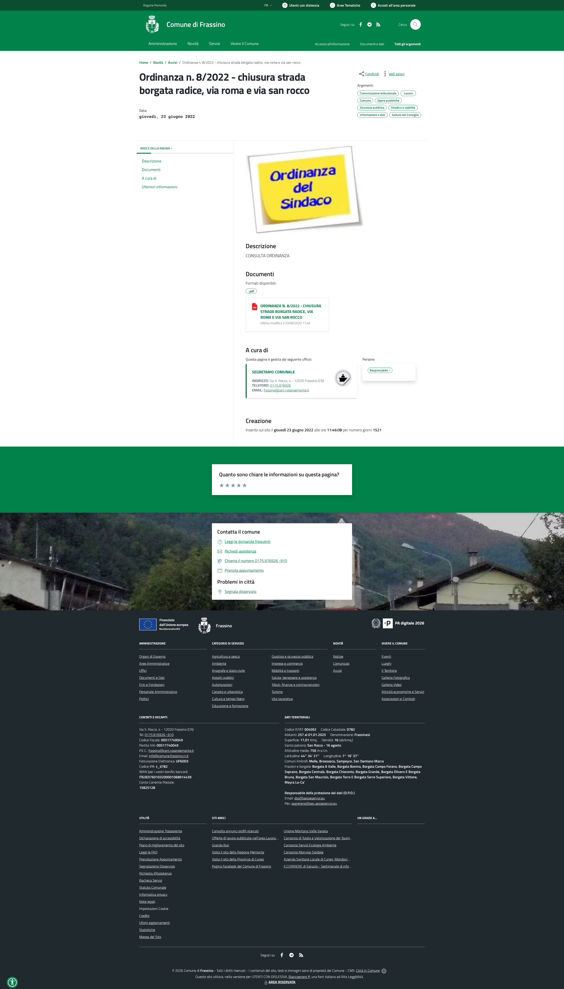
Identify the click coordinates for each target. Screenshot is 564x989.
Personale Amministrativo (158, 691)
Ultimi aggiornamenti (154, 922)
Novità (158, 62)
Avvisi (172, 62)
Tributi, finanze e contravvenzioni (295, 684)
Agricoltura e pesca (226, 656)
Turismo (277, 691)
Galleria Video (391, 684)
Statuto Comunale (152, 887)
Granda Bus (220, 845)
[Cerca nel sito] (415, 24)
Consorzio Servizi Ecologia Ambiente (310, 845)
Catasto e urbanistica (227, 691)
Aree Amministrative (154, 663)
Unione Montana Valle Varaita (306, 831)
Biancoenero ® (299, 976)
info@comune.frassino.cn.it (169, 755)
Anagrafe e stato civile (228, 670)
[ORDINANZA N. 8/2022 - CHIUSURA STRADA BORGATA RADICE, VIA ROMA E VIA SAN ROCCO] (254, 306)
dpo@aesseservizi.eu (309, 798)
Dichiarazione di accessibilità (159, 838)
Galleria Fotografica (396, 677)
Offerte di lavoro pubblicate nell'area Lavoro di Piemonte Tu (255, 838)
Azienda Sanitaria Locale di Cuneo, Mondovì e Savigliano (325, 859)
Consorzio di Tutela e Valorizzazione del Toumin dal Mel (323, 838)
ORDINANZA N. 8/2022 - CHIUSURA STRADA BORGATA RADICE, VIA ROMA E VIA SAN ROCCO (290, 311)
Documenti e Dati (152, 677)
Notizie (338, 656)
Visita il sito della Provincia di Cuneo (238, 859)
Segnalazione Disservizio (157, 866)
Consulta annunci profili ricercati (235, 831)
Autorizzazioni (222, 684)
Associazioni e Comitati (398, 698)
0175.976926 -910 (159, 734)
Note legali (147, 901)
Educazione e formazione (230, 705)
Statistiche (147, 929)
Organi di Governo (152, 656)
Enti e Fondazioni (151, 684)
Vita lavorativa (282, 698)
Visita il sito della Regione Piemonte (238, 852)
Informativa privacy (153, 894)
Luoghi (386, 663)
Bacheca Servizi (150, 880)
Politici (144, 698)
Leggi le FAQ (148, 852)
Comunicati (341, 663)
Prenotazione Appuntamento (160, 859)
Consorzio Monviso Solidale (303, 852)
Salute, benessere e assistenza (294, 677)
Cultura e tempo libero (228, 698)
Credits (144, 915)
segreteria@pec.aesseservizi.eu (314, 803)
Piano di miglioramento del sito (161, 845)
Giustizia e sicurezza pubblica (292, 656)
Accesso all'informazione (332, 44)
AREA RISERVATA (282, 982)
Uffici (143, 670)
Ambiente (219, 663)
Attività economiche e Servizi (403, 691)
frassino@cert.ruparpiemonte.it (286, 390)
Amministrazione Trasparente (160, 831)
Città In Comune (368, 970)
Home (143, 62)
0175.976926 (280, 385)
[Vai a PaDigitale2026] (398, 622)
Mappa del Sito (150, 936)
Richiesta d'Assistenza (155, 873)
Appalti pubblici (223, 677)
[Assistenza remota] (384, 970)
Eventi (386, 656)
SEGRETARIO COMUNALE (273, 372)
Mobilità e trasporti (285, 670)
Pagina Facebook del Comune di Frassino (241, 866)
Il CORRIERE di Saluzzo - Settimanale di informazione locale (328, 866)
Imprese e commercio (287, 663)
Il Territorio (389, 670)
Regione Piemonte (155, 5)
